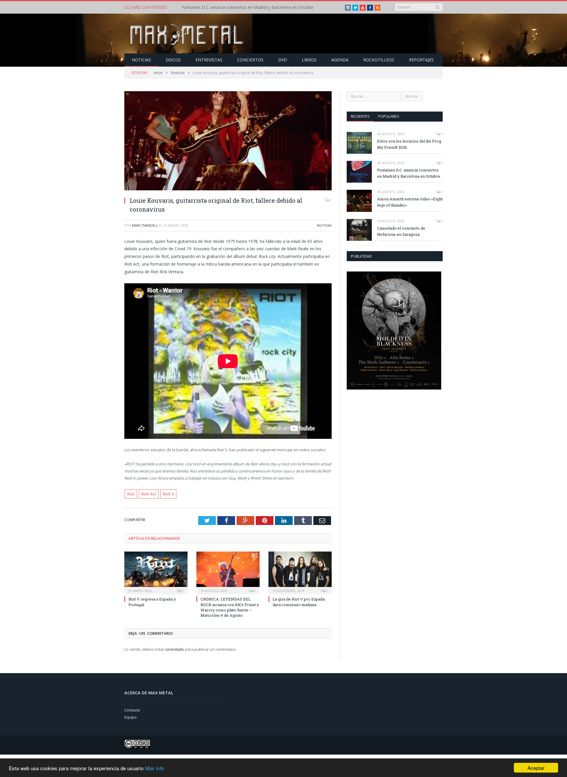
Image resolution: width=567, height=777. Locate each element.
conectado (174, 648)
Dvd (282, 60)
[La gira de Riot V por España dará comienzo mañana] (300, 572)
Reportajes (421, 60)
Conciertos (250, 60)
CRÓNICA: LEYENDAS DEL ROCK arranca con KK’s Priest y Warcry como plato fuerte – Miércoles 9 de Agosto (230, 607)
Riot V (164, 493)
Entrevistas (208, 60)
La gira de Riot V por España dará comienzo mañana (299, 601)
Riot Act (146, 493)
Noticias (141, 60)
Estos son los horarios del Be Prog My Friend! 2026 (409, 144)
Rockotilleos (378, 60)
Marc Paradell (145, 225)
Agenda (339, 60)
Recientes (360, 116)
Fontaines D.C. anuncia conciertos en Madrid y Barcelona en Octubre (247, 7)
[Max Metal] (187, 33)
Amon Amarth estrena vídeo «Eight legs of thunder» (410, 202)
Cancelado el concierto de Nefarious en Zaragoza (401, 231)
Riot (130, 493)
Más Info (154, 768)
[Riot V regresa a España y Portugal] (156, 572)
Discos (173, 60)
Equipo (130, 716)
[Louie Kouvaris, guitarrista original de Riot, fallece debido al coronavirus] (228, 141)
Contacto (132, 709)
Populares (388, 116)
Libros (309, 60)
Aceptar (536, 767)
